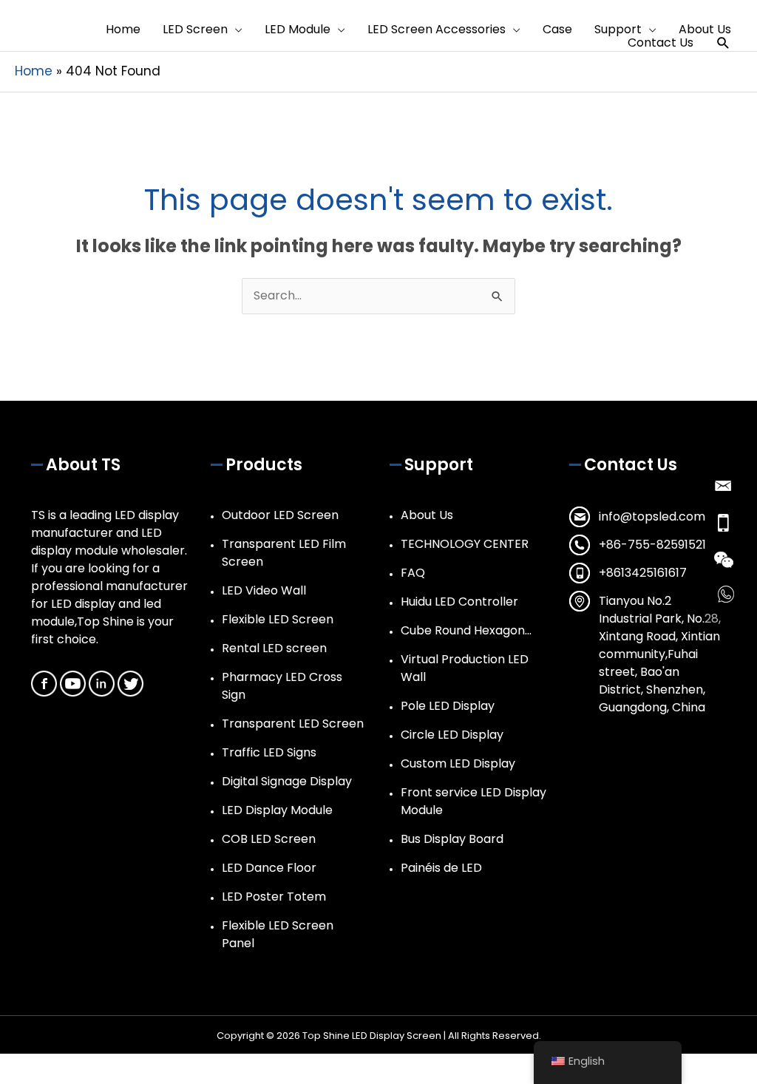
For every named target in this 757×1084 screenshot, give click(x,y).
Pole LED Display (448, 705)
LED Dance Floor (269, 867)
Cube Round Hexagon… (466, 630)
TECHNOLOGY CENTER (465, 543)
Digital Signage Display (287, 781)
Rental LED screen (274, 648)
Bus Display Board (452, 838)
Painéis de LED (441, 867)
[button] (723, 43)
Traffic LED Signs (269, 752)
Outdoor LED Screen (280, 515)
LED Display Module (277, 810)
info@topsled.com (652, 516)
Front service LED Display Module (473, 801)
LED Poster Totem (274, 896)
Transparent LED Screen (293, 723)
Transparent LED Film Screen (284, 552)
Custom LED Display (458, 763)
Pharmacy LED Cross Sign (282, 685)
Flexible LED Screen (277, 619)
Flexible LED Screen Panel (277, 934)
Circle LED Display (452, 734)
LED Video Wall (264, 590)
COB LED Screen (269, 838)
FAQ (413, 572)
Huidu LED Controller (459, 601)
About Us (427, 515)
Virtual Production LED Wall (465, 668)
